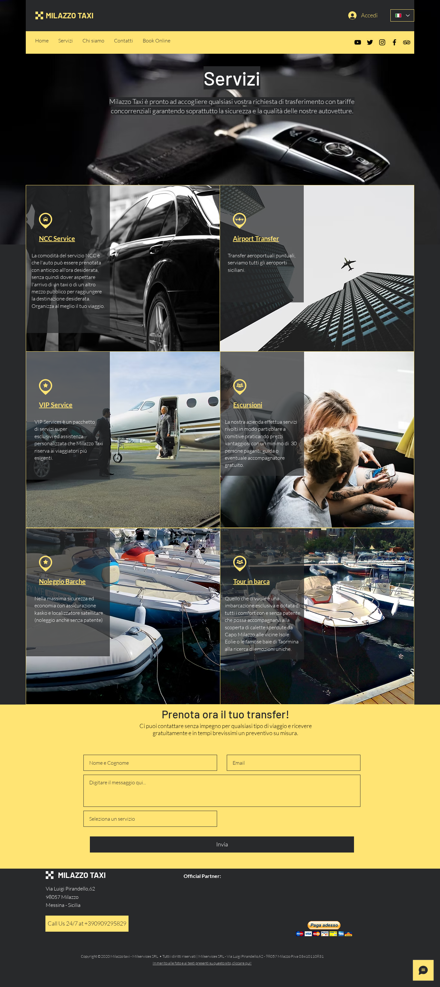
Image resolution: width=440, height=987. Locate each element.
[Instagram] (382, 42)
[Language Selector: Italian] (402, 15)
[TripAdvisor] (407, 42)
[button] (324, 928)
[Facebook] (394, 42)
